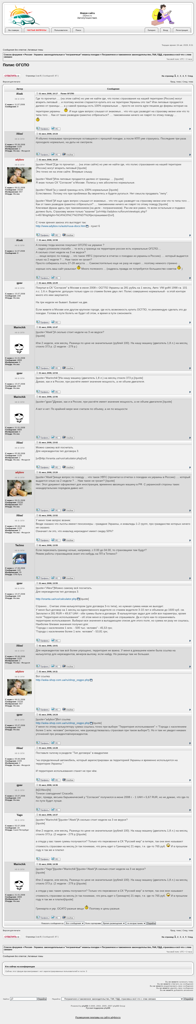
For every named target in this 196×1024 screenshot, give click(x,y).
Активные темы (35, 50)
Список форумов (13, 54)
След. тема (188, 82)
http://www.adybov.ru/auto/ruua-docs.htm (60, 226)
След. (190, 76)
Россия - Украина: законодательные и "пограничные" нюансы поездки (62, 54)
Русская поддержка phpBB (98, 1008)
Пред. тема (175, 82)
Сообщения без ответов (14, 50)
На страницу (168, 76)
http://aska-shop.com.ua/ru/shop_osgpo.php (62, 680)
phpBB (85, 1006)
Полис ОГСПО (16, 65)
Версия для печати (11, 82)
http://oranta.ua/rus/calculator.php (56, 599)
